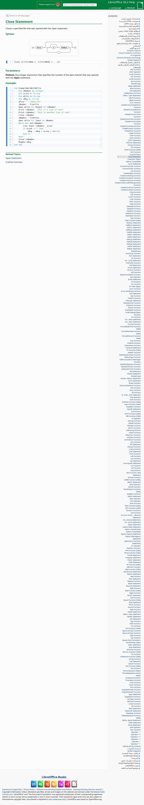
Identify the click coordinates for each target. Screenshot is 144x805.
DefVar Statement (134, 249)
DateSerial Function (133, 213)
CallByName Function (132, 93)
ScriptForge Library (130, 756)
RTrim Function (135, 605)
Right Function (135, 593)
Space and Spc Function (131, 631)
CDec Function (135, 138)
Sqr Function (136, 638)
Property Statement (133, 557)
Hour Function (135, 390)
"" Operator (136, 741)
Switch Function (134, 664)
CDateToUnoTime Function (130, 119)
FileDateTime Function (132, 303)
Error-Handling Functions (131, 291)
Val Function (136, 706)
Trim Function (135, 687)
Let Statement (135, 461)
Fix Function (136, 317)
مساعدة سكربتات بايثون (129, 761)
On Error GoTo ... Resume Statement (131, 516)
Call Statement (135, 91)
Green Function (135, 383)
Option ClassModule (133, 529)
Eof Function (136, 272)
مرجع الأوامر (134, 48)
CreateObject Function (132, 173)
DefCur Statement (134, 227)
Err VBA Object (135, 286)
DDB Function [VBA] (133, 220)
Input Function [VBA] (132, 404)
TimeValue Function (133, 680)
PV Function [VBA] (134, 565)
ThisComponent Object (132, 671)
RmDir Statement (134, 595)
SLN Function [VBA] (133, 628)
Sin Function (136, 626)
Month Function (134, 487)
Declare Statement (133, 223)
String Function (135, 659)
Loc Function (136, 465)
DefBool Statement (133, 225)
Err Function (136, 284)
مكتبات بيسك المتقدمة (130, 753)
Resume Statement (133, 586)
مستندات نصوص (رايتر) (130, 19)
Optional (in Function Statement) (132, 542)
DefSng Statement (134, 244)
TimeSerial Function (133, 678)
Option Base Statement (132, 527)
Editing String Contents (132, 746)
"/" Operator (136, 739)
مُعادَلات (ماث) (133, 33)
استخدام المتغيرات (134, 748)
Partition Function (134, 548)
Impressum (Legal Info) (12, 789)
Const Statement (134, 164)
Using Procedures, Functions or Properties (129, 54)
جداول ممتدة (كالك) (131, 23)
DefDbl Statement (134, 232)
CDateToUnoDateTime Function (132, 110)
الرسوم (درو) (133, 28)
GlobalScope (136, 84)
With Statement (135, 722)
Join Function (135, 442)
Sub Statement (135, 661)
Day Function (135, 218)
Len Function (136, 458)
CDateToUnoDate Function (130, 126)
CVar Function (135, 199)
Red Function (135, 576)
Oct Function (136, 513)
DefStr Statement (134, 246)
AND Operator (135, 72)
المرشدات (134, 758)
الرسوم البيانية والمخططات (128, 36)
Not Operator (135, 501)
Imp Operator (135, 397)
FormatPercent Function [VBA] (131, 337)
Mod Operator (135, 484)
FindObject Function (133, 310)
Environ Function (134, 270)
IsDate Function (134, 423)
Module (131, 7)
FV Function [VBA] (134, 350)
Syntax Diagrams (134, 60)
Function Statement (133, 348)
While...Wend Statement (131, 720)
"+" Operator (136, 737)
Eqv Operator (135, 277)
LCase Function (135, 449)
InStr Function (135, 399)
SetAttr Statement (134, 616)
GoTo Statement (134, 381)
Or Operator (136, 546)
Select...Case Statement (132, 95)
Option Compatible (133, 161)
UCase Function (135, 704)
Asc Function (136, 76)
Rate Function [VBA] (133, 569)
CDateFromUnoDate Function (133, 122)
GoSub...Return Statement (131, 378)
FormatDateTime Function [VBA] (130, 327)
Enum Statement (134, 267)
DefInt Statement (134, 237)
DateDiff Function (134, 208)
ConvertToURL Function (131, 168)
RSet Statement (135, 602)
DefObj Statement (134, 241)
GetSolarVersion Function (131, 366)
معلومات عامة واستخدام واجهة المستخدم (129, 44)
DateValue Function (133, 216)
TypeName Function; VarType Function (133, 698)
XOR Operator (135, 727)
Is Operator (136, 418)
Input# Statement (134, 409)
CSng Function (135, 192)
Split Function (135, 635)
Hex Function (135, 388)
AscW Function (135, 79)
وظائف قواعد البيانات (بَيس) (128, 31)
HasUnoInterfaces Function (130, 385)
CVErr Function (135, 201)
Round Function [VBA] (132, 600)
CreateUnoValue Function (131, 190)
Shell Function (135, 623)
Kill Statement (135, 444)
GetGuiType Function (132, 357)
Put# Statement (135, 562)
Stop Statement (135, 647)
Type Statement (135, 694)
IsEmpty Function (134, 425)
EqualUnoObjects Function (130, 274)
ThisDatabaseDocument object (131, 674)
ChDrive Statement (133, 142)
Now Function (135, 503)
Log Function (135, 470)
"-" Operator (136, 732)
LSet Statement (135, 451)
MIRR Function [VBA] (132, 480)
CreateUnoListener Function (130, 178)
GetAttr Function (134, 352)
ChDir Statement (134, 140)
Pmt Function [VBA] (133, 550)
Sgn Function (135, 621)
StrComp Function (134, 649)
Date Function (135, 204)
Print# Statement (134, 555)
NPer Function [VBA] (133, 506)
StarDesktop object (133, 642)
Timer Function (135, 685)
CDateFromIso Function (131, 128)
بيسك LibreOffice (131, 41)
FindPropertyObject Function (133, 313)
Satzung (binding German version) (87, 789)
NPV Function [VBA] (133, 508)
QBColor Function (134, 567)
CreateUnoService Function (130, 180)
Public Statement (134, 560)
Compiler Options (134, 50)
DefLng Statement (134, 239)
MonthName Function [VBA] (132, 490)
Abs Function (135, 69)
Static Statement (134, 645)
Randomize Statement (132, 572)
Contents (112, 16)
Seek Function (135, 609)
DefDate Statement (133, 230)
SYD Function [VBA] (133, 666)
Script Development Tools (128, 763)
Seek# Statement (134, 612)
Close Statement (134, 157)
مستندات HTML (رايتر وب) (128, 21)
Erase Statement (134, 279)
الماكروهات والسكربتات (130, 38)
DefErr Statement (134, 234)
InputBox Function (133, 407)
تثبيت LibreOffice (131, 765)
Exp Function (136, 296)
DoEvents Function (133, 263)
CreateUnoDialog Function (130, 175)
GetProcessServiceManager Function (130, 360)
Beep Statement (134, 86)
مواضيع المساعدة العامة (129, 768)
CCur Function (135, 102)
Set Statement (135, 619)
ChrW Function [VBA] (132, 150)
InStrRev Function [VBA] (131, 402)
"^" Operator (136, 744)
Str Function (136, 654)
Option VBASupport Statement (133, 537)
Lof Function (136, 468)
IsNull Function (135, 432)
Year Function (135, 730)
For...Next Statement (133, 319)
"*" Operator (136, 734)
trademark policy (59, 799)
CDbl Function (135, 135)
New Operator (135, 498)
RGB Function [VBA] (133, 590)
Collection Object (134, 159)
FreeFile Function (134, 343)
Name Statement (134, 496)
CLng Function (135, 154)
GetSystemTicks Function (131, 369)
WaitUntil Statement (133, 711)
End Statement (135, 265)
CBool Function (135, 98)
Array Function (135, 74)
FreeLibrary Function (133, 345)
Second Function (134, 607)
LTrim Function (135, 454)
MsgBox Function (134, 494)
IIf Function (136, 392)
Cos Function (136, 171)
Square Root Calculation (131, 640)
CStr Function (135, 194)
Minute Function (134, 477)
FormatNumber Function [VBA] (131, 332)
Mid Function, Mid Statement (133, 474)
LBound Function (134, 447)
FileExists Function (133, 305)
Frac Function (135, 341)
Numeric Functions (133, 510)
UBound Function (134, 701)
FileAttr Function (134, 298)
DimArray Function (133, 253)
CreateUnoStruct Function (131, 187)
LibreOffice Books (54, 777)
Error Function (135, 289)
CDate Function (135, 133)
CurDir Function (134, 197)
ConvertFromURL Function (130, 166)
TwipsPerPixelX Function (131, 689)
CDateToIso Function (133, 131)
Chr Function (136, 147)
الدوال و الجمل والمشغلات (129, 62)
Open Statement (134, 524)
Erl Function (136, 282)
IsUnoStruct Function (132, 440)
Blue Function (135, 88)
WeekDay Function (133, 713)
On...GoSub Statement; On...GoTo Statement (132, 521)
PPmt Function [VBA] (132, 553)
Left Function (135, 456)
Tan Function (136, 668)
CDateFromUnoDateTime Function (131, 106)
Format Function (134, 324)
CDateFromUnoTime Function (133, 115)
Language (116, 7)
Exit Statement (135, 293)
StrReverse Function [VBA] (130, 656)
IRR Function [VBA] (133, 416)
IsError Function (134, 428)
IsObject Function (134, 437)
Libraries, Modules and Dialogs (129, 57)
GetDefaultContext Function (130, 355)
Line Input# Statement (132, 463)
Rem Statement (135, 579)
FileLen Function (134, 308)
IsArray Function (134, 421)
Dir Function (136, 258)
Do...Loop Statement (133, 260)
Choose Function (134, 145)
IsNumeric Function (133, 435)
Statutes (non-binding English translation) (54, 789)
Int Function (136, 411)
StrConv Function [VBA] (132, 652)
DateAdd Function (134, 206)
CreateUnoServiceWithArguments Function (130, 184)
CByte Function (135, 100)
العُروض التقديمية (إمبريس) (128, 26)
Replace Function (134, 581)
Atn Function (136, 81)
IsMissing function (133, 430)
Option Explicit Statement (131, 534)
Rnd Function (135, 598)
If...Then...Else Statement (131, 395)
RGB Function (135, 588)
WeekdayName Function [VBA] (131, 716)
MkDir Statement (134, 482)
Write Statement (134, 725)
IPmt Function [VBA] (133, 414)
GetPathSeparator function (130, 364)
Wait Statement (135, 708)
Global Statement (134, 374)
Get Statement (135, 371)
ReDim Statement (134, 574)
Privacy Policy (29, 789)
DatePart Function (134, 211)
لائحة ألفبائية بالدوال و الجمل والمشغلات (129, 66)
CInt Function (135, 152)
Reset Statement (134, 583)
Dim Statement (135, 256)
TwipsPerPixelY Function (131, 692)
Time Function (135, 682)
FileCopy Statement (133, 300)
